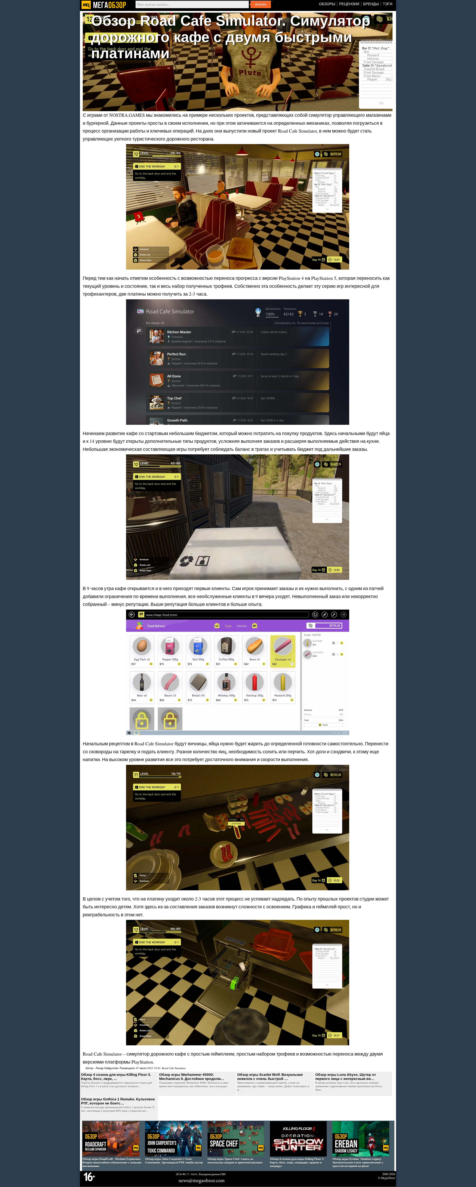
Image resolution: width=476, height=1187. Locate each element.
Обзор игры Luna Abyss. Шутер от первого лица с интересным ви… (345, 1077)
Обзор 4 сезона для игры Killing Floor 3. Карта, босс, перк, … (116, 1077)
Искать (260, 4)
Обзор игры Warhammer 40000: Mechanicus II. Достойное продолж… (191, 1077)
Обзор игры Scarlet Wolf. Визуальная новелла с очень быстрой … (270, 1077)
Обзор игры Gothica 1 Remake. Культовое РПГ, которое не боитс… (118, 1101)
